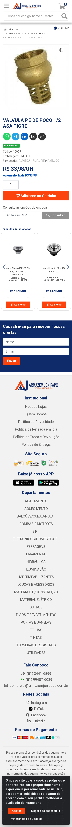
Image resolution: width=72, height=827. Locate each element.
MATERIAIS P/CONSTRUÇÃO (36, 592)
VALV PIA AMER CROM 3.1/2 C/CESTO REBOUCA (18, 271)
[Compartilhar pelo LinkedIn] (24, 136)
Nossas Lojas (36, 407)
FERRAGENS (36, 547)
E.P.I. (36, 531)
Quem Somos (36, 414)
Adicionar (19, 304)
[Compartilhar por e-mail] (33, 136)
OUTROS (36, 607)
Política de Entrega (36, 445)
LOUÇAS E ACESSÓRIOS (36, 584)
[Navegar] (4, 267)
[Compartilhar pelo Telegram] (15, 136)
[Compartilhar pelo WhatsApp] (7, 136)
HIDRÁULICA (36, 562)
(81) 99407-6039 (38, 680)
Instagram (38, 703)
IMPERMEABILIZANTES (36, 577)
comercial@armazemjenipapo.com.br (38, 686)
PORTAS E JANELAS (36, 622)
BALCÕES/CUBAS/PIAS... (36, 516)
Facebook (38, 715)
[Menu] (6, 6)
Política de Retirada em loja (36, 429)
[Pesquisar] (64, 16)
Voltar (63, 28)
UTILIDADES (36, 653)
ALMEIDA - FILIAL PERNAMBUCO (39, 160)
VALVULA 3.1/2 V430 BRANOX (54, 270)
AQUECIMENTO (36, 509)
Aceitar (16, 810)
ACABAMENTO (36, 501)
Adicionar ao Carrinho (38, 196)
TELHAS (36, 630)
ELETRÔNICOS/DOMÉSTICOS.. (36, 539)
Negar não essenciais (45, 810)
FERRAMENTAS (36, 554)
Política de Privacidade (36, 422)
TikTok (38, 709)
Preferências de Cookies (26, 818)
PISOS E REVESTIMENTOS (36, 615)
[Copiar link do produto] (42, 136)
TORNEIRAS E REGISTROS (36, 645)
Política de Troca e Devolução (36, 437)
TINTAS (36, 638)
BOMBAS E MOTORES (36, 524)
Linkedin (38, 721)
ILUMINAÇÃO (36, 569)
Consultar (57, 215)
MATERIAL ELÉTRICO (36, 600)
